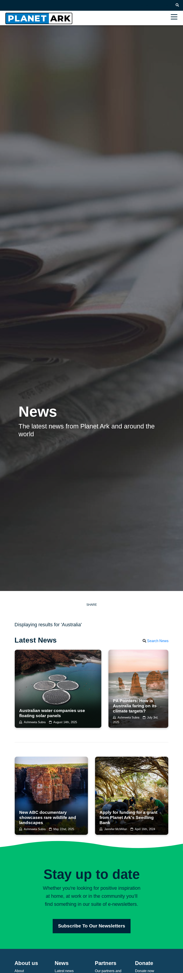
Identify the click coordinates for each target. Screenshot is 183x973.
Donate (165, 5)
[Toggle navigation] (175, 17)
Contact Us (147, 5)
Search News (157, 641)
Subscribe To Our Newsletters (91, 926)
